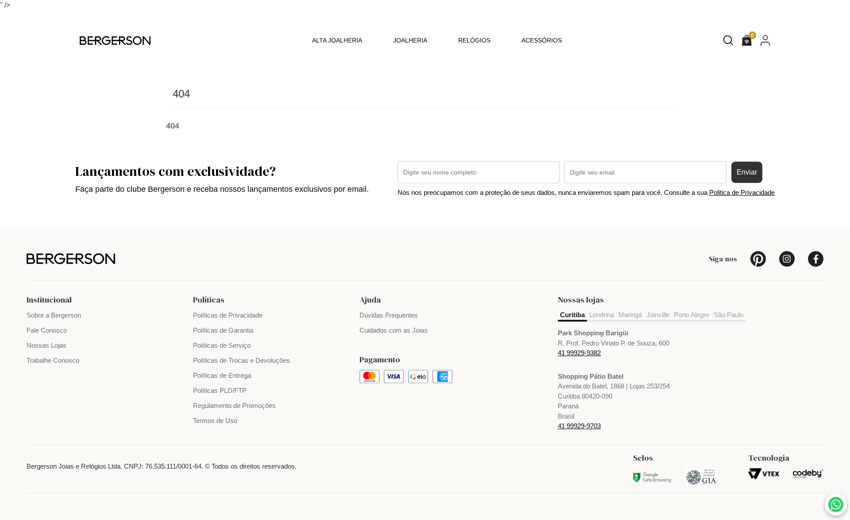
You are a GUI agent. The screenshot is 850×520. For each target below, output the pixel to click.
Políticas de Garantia (223, 330)
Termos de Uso (215, 420)
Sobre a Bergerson (54, 315)
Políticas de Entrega (222, 375)
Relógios (474, 40)
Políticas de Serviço (222, 345)
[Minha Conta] (765, 40)
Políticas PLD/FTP (220, 390)
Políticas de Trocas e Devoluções (241, 360)
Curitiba (572, 314)
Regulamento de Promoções (234, 405)
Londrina (601, 314)
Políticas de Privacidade (228, 315)
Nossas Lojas (46, 345)
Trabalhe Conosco (53, 360)
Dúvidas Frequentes (388, 315)
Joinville (657, 314)
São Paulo (728, 314)
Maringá (630, 314)
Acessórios (542, 40)
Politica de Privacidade (742, 192)
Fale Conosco (47, 330)
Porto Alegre (691, 314)
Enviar (747, 172)
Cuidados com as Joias (393, 330)
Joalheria (410, 40)
